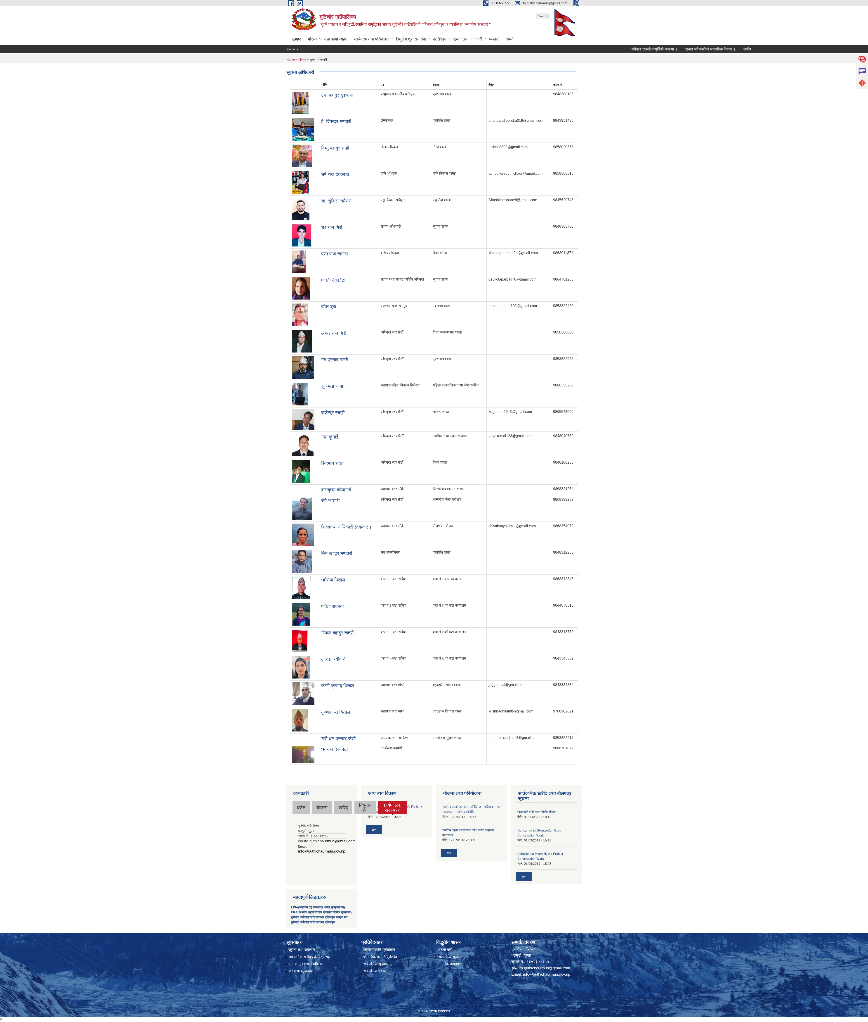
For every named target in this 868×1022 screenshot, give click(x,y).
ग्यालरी (494, 39)
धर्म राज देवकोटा (335, 174)
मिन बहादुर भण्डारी (336, 553)
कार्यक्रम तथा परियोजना (371, 39)
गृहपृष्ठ (296, 39)
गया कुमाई (329, 436)
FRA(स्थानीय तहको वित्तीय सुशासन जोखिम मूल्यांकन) (321, 912)
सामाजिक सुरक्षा (449, 957)
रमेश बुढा (328, 306)
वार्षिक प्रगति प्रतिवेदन (379, 950)
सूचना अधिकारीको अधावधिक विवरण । (676, 49)
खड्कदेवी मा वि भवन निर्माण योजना (536, 812)
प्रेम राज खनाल (334, 253)
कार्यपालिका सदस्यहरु (393, 808)
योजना (322, 807)
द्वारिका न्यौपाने (333, 659)
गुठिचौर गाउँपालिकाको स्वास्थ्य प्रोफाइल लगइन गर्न (319, 917)
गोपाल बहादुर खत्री (337, 632)
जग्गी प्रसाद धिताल (337, 685)
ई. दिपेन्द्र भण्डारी (336, 121)
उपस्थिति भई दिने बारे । (725, 49)
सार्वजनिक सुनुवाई (375, 964)
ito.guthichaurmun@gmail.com (330, 841)
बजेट (301, 807)
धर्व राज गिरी (331, 227)
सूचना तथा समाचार (301, 950)
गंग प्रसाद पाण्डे (334, 359)
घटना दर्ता (445, 950)
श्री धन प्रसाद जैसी (338, 738)
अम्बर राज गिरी (333, 333)
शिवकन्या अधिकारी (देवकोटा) (346, 526)
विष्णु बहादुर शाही (335, 147)
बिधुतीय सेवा (365, 808)
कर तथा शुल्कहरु (300, 971)
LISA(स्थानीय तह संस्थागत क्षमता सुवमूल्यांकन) (318, 907)
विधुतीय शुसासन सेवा (411, 39)
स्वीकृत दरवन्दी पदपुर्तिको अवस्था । (621, 49)
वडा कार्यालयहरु (335, 39)
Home (290, 59)
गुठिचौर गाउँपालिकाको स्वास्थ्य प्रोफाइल (313, 922)
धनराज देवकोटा (334, 749)
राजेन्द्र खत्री (333, 412)
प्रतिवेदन (439, 39)
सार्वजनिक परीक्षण (375, 971)
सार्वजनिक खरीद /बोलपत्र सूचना (310, 957)
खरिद (343, 807)
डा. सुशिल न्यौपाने (336, 200)
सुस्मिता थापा (332, 386)
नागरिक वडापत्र (449, 964)
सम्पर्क (509, 39)
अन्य (374, 829)
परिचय (313, 39)
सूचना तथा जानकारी (467, 39)
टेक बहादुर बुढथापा (337, 95)
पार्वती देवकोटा (333, 280)
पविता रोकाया (332, 606)
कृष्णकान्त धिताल (335, 712)
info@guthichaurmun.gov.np (321, 851)
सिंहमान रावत (332, 463)
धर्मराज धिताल (333, 579)
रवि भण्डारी (330, 500)
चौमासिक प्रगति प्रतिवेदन (381, 957)
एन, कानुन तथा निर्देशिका (305, 964)
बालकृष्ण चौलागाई (336, 489)
